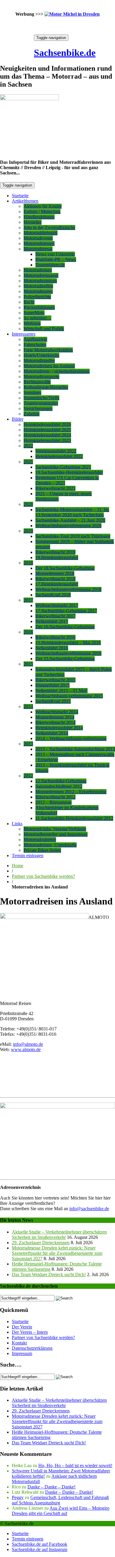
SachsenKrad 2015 (53, 701)
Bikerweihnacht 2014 (55, 722)
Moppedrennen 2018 (54, 573)
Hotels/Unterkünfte (41, 355)
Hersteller (33, 222)
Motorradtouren (38, 291)
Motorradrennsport (41, 275)
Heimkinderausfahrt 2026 (47, 424)
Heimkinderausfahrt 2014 (59, 727)
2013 (28, 743)
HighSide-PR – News (55, 259)
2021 (28, 461)
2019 (28, 530)
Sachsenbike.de (65, 52)
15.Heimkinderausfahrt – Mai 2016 (68, 642)
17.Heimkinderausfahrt (56, 584)
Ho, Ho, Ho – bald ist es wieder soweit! (75, 1465)
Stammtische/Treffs (41, 397)
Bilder (17, 419)
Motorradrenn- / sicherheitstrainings (57, 371)
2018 (28, 562)
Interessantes (23, 333)
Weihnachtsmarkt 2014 (56, 711)
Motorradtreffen (38, 286)
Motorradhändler (39, 360)
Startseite (20, 195)
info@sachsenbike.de (89, 1208)
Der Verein (22, 1326)
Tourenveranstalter (41, 403)
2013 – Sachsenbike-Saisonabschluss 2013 (75, 749)
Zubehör (32, 413)
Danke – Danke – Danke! (51, 1486)
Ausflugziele (35, 339)
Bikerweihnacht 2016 (55, 637)
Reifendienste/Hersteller (46, 387)
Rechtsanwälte (37, 381)
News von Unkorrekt (55, 254)
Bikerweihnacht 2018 (55, 578)
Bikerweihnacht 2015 (55, 679)
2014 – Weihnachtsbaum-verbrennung (70, 738)
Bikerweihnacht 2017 (55, 616)
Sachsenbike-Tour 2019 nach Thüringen (72, 536)
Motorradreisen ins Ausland (49, 365)
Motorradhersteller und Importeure (56, 834)
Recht (29, 302)
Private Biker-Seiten (42, 850)
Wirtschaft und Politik (44, 328)
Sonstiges (32, 392)
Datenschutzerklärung (32, 1348)
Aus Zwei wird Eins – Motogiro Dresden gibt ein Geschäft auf (60, 1511)
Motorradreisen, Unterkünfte (50, 844)
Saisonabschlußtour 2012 (58, 786)
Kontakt (19, 1342)
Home (17, 865)
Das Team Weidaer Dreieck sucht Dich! (49, 1274)
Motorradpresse (38, 248)
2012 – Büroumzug (53, 802)
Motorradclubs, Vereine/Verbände (55, 828)
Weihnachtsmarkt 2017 (56, 605)
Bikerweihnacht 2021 (55, 488)
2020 (28, 504)
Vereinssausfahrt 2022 (55, 451)
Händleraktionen (39, 216)
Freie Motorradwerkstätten (48, 349)
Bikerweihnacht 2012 (55, 796)
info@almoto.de (28, 1044)
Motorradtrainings (40, 280)
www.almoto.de (26, 1049)
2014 (28, 706)
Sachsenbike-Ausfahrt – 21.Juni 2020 (70, 520)
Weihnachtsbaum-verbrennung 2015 (69, 695)
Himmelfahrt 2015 (52, 685)
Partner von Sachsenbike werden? (43, 876)
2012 (28, 775)
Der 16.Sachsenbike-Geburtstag (65, 626)
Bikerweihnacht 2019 (55, 552)
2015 (28, 663)
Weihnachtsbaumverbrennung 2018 (68, 589)
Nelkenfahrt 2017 (51, 621)
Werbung (32, 323)
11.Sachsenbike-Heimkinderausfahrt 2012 (74, 818)
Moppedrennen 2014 (54, 717)
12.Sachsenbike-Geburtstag (60, 781)
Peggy (18, 1497)
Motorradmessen (39, 243)
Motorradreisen (38, 270)
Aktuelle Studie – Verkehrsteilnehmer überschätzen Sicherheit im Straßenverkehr (59, 1234)
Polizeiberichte (37, 296)
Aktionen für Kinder (43, 206)
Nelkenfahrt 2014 (51, 733)
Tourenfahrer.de (50, 264)
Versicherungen (38, 408)
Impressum (22, 1353)
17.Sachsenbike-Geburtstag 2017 (66, 610)
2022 (28, 445)
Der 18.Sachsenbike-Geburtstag (65, 568)
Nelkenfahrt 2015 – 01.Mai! (61, 690)
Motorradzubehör (40, 839)
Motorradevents (38, 238)
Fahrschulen (35, 344)
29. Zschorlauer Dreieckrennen (41, 1242)
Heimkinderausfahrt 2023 (47, 440)
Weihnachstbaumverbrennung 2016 (68, 653)
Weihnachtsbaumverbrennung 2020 (68, 525)
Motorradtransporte (41, 376)
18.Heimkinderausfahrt (56, 557)
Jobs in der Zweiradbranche (49, 227)
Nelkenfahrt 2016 (51, 647)
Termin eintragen (27, 855)
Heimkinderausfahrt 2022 (59, 456)
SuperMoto (34, 312)
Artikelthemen (25, 200)
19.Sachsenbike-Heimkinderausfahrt (69, 472)
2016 (28, 632)
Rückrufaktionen (39, 307)
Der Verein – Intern (30, 1332)
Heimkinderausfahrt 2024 (47, 435)
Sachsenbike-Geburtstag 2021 (63, 467)
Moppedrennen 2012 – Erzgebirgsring (70, 791)
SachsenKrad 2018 (53, 594)
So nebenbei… (37, 318)
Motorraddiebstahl (41, 232)
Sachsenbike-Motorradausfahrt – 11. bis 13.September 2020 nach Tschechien (72, 512)
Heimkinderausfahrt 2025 (47, 429)
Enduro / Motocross (42, 211)
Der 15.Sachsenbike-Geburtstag (65, 658)
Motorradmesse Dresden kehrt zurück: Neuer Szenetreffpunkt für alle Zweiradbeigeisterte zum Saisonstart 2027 (57, 1253)
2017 (28, 600)
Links (17, 823)
